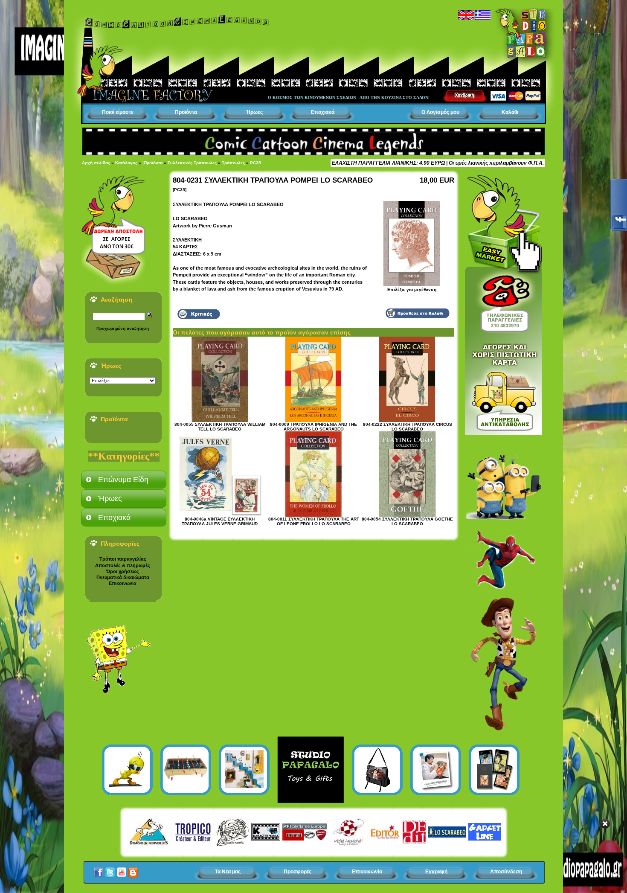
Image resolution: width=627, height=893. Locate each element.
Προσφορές (297, 872)
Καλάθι (510, 112)
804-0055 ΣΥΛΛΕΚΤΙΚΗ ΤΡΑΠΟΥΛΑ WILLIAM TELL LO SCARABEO (219, 426)
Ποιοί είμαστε (118, 112)
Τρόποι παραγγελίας (122, 558)
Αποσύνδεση (506, 872)
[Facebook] (98, 870)
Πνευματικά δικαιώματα (122, 577)
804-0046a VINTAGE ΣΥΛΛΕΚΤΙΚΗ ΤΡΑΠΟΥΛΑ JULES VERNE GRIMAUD (220, 521)
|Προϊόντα (152, 162)
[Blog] (133, 870)
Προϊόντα (186, 112)
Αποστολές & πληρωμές (122, 565)
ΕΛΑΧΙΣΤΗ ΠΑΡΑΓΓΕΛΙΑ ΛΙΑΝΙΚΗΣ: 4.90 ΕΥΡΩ (388, 163)
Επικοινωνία (122, 583)
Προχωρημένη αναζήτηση (122, 328)
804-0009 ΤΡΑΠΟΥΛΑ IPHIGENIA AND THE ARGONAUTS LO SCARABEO (313, 426)
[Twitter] (110, 870)
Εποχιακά (322, 112)
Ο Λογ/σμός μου (440, 112)
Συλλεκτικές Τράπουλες (192, 162)
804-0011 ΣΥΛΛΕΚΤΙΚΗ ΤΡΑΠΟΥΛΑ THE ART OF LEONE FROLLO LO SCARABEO (313, 521)
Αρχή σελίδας (96, 162)
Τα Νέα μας (228, 872)
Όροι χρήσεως (122, 571)
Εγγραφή (436, 872)
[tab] (123, 480)
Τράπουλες (233, 162)
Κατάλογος (126, 162)
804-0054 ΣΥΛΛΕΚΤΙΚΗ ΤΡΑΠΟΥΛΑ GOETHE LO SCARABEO (407, 521)
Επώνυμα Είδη (123, 479)
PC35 (255, 162)
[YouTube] (121, 870)
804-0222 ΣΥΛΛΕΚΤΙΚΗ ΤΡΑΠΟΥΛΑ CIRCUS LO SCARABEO (407, 426)
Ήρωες (254, 112)
